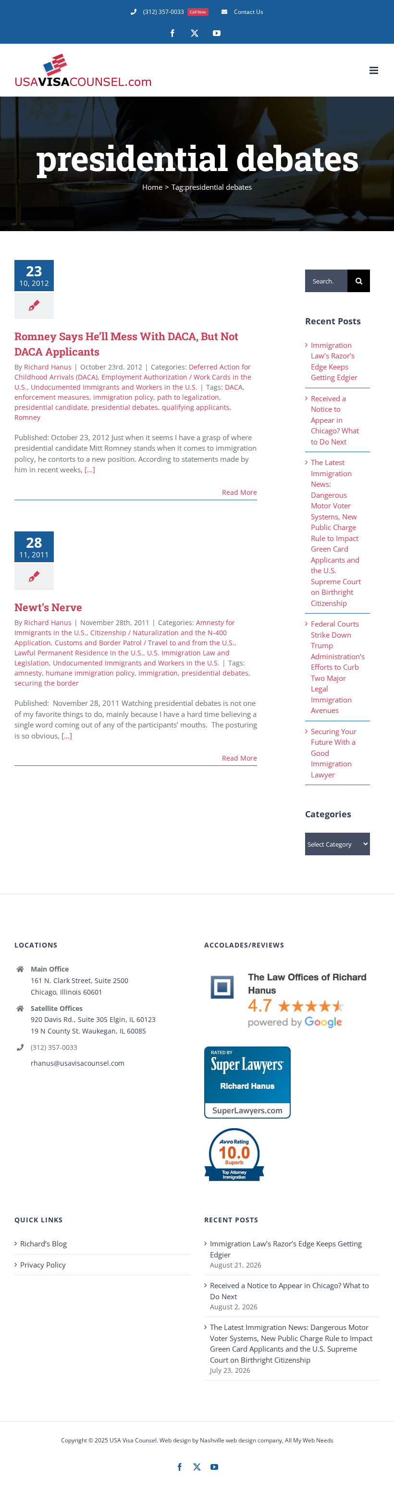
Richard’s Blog (43, 1243)
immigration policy (123, 397)
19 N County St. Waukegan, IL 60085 (88, 1030)
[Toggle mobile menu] (374, 70)
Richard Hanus (48, 366)
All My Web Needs (309, 1440)
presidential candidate (50, 407)
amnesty (28, 672)
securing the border (46, 683)
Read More (239, 492)
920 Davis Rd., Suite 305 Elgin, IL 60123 (93, 1019)
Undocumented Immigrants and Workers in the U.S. (114, 387)
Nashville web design (228, 1440)
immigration (158, 672)
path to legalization (188, 397)
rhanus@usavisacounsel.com (77, 1063)
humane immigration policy (90, 672)
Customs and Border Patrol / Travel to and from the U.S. (144, 642)
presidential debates (124, 407)
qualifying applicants (196, 407)
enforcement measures (51, 397)
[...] (90, 469)
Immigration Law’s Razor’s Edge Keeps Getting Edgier (286, 1249)
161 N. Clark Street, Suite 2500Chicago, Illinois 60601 (79, 986)
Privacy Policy (43, 1264)
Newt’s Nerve (48, 607)
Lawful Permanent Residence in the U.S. (78, 652)
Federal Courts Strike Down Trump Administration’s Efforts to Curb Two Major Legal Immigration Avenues (338, 667)
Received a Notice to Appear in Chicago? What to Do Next (335, 420)
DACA (234, 387)
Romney (27, 417)
